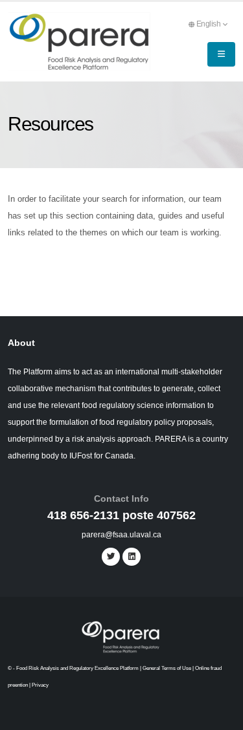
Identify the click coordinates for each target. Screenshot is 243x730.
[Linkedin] (131, 557)
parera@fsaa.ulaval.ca (121, 534)
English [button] (209, 23)
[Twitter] (111, 557)
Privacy (40, 685)
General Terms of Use (167, 668)
